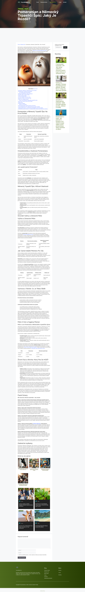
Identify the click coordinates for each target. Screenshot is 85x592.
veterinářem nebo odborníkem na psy (38, 348)
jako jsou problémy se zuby (28, 234)
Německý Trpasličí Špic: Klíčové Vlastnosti (25, 93)
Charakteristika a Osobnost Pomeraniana (25, 91)
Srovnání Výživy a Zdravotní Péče (24, 94)
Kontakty (60, 574)
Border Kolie (46, 573)
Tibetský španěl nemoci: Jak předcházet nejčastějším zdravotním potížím (30, 107)
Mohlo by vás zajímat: (23, 104)
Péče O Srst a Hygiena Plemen (23, 99)
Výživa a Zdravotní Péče (22, 95)
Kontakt (64, 2)
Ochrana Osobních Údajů (33, 584)
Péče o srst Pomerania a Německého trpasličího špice (28, 100)
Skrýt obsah (35, 88)
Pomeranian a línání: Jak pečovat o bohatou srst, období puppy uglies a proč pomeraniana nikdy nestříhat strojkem (60, 123)
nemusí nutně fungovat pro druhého (30, 347)
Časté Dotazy (20, 102)
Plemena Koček (44, 2)
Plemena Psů (53, 2)
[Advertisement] (42, 34)
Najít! (65, 47)
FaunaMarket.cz (25, 2)
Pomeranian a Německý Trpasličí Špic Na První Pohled (27, 90)
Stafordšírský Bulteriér (48, 578)
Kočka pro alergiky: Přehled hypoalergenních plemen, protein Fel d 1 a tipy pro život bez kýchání (61, 86)
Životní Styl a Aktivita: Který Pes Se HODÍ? (25, 101)
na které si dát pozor (36, 423)
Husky (45, 575)
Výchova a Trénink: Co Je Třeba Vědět (24, 98)
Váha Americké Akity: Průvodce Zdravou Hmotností (27, 105)
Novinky (59, 570)
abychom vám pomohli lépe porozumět (39, 50)
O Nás (60, 2)
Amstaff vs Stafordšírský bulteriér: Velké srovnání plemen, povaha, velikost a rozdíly (61, 103)
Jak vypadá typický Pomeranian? (24, 92)
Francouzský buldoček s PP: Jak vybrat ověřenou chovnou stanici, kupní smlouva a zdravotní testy (61, 68)
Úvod (37, 2)
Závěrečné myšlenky (21, 103)
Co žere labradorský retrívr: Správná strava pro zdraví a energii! (29, 106)
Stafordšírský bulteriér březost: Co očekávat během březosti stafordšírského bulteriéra (33, 108)
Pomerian (46, 576)
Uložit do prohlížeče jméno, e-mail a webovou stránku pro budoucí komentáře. (33, 554)
